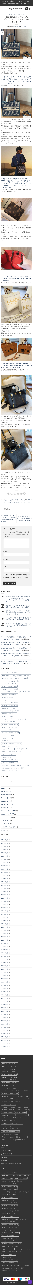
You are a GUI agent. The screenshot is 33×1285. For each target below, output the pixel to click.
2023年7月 (4, 959)
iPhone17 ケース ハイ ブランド (9, 689)
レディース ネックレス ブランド (10, 1128)
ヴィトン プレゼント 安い (23, 765)
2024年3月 (4, 933)
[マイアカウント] (26, 8)
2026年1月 (4, 862)
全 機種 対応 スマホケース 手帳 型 (10, 1134)
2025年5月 (4, 888)
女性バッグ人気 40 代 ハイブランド (10, 768)
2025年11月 (5, 869)
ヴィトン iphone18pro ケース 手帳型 (11, 1131)
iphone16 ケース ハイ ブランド (9, 686)
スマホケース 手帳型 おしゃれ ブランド (11, 743)
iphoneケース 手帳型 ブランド (9, 721)
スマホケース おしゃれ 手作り (9, 740)
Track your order (6, 1150)
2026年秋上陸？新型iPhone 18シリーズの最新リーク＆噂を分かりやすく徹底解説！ (18, 606)
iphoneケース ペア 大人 (7, 719)
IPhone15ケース (6, 794)
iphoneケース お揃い (23, 1090)
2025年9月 (4, 875)
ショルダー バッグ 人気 (7, 1112)
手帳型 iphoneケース (22, 1137)
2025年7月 (4, 882)
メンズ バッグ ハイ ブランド (9, 1126)
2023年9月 (4, 953)
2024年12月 (5, 904)
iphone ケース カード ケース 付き (10, 1093)
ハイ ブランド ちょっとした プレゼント (11, 751)
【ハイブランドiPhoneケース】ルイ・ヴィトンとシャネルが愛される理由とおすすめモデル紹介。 (18, 625)
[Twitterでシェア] (15, 493)
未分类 (3, 830)
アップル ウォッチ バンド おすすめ (10, 732)
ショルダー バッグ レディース (20, 501)
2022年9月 (4, 982)
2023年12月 (5, 943)
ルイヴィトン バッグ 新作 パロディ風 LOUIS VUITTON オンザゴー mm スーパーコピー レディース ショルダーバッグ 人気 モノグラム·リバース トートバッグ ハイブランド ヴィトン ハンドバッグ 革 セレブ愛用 (16, 183)
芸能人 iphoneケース (26, 768)
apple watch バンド (7, 785)
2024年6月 (4, 924)
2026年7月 (4, 843)
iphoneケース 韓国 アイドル (8, 730)
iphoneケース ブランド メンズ (9, 713)
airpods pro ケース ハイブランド (10, 1063)
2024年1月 (4, 940)
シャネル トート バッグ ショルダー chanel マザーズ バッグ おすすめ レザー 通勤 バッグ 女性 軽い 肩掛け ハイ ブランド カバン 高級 (16, 365)
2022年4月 (4, 991)
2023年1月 (4, 975)
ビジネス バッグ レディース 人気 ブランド (12, 1123)
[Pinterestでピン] (21, 493)
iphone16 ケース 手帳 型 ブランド (10, 1077)
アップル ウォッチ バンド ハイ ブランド (11, 1101)
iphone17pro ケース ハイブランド (10, 1082)
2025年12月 (5, 865)
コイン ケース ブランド (23, 1107)
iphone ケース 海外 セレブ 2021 (10, 727)
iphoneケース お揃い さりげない (10, 694)
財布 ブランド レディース (8, 1139)
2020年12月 (5, 1043)
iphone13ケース (6, 791)
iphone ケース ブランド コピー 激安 (10, 711)
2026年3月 (4, 856)
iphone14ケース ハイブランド (9, 681)
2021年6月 (4, 1024)
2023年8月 (4, 956)
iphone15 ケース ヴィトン (24, 681)
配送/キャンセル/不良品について (11, 1163)
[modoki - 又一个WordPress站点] (15, 9)
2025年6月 (4, 885)
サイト (5, 567)
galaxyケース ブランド (7, 678)
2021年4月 (4, 1030)
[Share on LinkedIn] (24, 493)
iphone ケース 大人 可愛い (21, 719)
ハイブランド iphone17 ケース (23, 749)
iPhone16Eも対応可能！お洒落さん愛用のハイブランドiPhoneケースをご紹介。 (16, 638)
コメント (6, 537)
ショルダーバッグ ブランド (22, 1109)
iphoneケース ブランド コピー (9, 708)
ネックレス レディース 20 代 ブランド (11, 1118)
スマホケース (5, 820)
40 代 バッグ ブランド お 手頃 (9, 673)
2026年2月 (4, 859)
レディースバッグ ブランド (8, 765)
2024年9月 (4, 914)
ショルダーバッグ (20, 14)
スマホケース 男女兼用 (20, 1112)
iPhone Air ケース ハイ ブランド (9, 1088)
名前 (5, 551)
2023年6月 (4, 962)
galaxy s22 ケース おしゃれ (8, 1069)
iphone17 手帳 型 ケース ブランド (10, 692)
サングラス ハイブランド (8, 1109)
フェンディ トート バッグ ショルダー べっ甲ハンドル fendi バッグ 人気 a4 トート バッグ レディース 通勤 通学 (16, 278)
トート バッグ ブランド (22, 1115)
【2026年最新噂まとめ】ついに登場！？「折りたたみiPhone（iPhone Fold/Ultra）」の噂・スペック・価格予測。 (18, 599)
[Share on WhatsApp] (8, 493)
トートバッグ (12, 14)
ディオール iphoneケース (8, 749)
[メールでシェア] (18, 493)
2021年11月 (5, 1008)
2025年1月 (4, 901)
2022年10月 (5, 979)
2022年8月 (4, 985)
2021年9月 (4, 1014)
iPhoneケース (5, 807)
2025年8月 (4, 878)
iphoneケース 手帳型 (7, 814)
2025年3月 (4, 895)
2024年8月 (4, 917)
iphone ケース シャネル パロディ (10, 702)
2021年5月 (4, 1027)
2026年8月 (4, 840)
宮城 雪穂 (24, 26)
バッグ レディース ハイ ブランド (10, 1120)
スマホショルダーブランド (8, 1115)
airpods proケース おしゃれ (8, 675)
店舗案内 (4, 1160)
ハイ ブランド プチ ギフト (9, 827)
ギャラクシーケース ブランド (9, 1107)
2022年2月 (4, 998)
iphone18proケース (7, 804)
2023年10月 (5, 949)
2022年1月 (4, 1001)
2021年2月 (4, 1037)
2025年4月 (4, 891)
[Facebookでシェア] (11, 493)
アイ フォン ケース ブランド (22, 1099)
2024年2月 (4, 937)
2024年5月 (4, 927)
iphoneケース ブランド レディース (10, 716)
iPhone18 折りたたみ (25, 692)
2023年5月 (4, 966)
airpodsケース (5, 781)
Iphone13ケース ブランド (20, 678)
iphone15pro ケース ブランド (9, 683)
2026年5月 (4, 849)
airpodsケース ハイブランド (23, 675)
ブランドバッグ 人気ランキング (9, 759)
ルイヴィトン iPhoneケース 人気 (10, 762)
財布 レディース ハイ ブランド (9, 770)
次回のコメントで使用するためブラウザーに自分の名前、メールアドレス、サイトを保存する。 (16, 577)
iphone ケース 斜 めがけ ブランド (10, 724)
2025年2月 (4, 898)
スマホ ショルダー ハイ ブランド (10, 746)
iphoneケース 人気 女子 (7, 1099)
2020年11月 (5, 1046)
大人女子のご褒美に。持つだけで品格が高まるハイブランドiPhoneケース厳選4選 (18, 618)
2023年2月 (4, 972)
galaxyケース (5, 788)
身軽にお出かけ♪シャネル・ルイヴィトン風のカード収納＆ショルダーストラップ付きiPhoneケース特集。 (18, 612)
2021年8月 (4, 1017)
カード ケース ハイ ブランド (9, 1104)
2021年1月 (4, 1040)
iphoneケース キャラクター (8, 700)
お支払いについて (6, 1154)
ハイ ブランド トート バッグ (9, 754)
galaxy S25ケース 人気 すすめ (9, 1071)
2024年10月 (5, 911)
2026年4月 (4, 853)
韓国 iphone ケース (20, 1139)
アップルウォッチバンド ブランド (10, 735)
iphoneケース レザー (25, 1096)
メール (5, 559)
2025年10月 (5, 872)
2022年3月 (4, 995)
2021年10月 (5, 1011)
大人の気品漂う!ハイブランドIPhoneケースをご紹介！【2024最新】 (24, 518)
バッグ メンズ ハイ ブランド (23, 502)
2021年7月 (4, 1021)
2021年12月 (5, 1004)
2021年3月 (4, 1033)
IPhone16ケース (6, 798)
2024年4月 (4, 930)
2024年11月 (5, 907)
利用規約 (4, 1157)
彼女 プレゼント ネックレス (8, 1137)
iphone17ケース (6, 801)
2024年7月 (4, 920)
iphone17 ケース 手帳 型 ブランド (10, 1080)
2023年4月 (4, 969)
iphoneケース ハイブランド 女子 (10, 705)
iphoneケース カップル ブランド (10, 697)
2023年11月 (5, 946)
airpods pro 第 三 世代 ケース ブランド (11, 1066)
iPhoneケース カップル (8, 811)
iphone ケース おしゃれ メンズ (9, 1090)
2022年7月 (4, 988)
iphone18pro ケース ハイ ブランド (10, 1085)
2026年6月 (4, 846)
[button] (2, 9)
